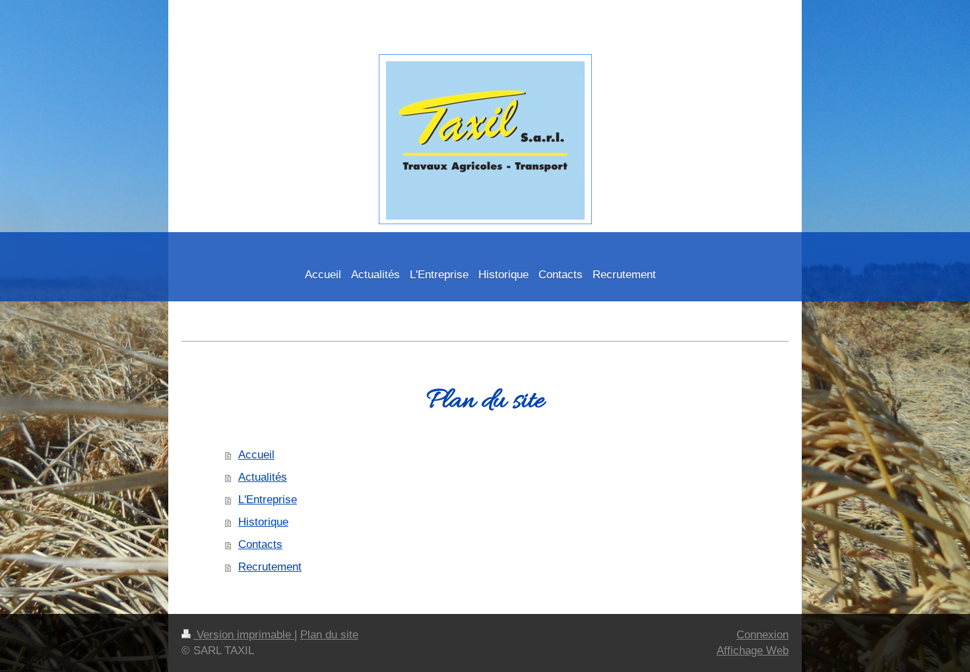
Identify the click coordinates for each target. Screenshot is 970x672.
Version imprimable (243, 634)
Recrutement (270, 567)
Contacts (260, 544)
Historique (263, 522)
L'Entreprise (267, 499)
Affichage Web (753, 650)
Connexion (762, 634)
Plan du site (329, 634)
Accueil (256, 454)
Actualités (262, 477)
